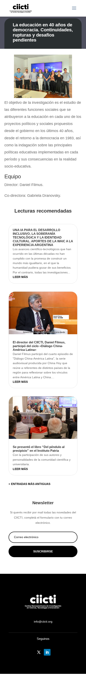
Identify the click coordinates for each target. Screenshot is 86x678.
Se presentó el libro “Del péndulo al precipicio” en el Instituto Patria (38, 448)
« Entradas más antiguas (29, 484)
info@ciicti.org (43, 621)
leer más (20, 277)
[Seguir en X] (38, 652)
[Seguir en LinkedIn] (47, 652)
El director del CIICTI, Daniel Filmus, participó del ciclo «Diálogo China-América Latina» (39, 345)
